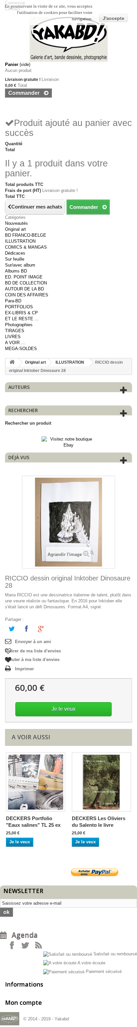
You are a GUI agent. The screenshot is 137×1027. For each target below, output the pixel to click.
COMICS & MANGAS (26, 247)
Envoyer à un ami (33, 641)
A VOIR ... (15, 342)
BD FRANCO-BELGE (25, 235)
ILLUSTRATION (20, 241)
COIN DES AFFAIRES (26, 294)
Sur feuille (14, 259)
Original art (15, 229)
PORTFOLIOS (19, 306)
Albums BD (16, 271)
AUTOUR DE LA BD (24, 288)
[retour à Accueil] (12, 362)
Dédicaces (15, 253)
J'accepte (113, 18)
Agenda (22, 934)
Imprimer (24, 668)
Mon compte (23, 1002)
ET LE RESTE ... (22, 318)
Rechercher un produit (28, 423)
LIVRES (13, 336)
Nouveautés (16, 223)
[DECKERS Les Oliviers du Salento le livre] (101, 782)
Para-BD (13, 300)
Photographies (19, 324)
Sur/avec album (20, 265)
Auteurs (19, 387)
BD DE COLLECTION (26, 282)
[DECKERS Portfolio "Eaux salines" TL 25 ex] (35, 782)
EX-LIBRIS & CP (21, 312)
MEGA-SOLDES (21, 348)
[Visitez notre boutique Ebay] (69, 441)
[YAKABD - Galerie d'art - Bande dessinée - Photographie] (68, 39)
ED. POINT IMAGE (24, 276)
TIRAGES (14, 330)
